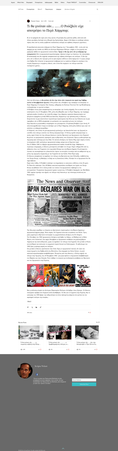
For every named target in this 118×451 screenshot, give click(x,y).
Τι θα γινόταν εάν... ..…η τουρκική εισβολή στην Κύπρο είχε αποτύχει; (30, 343)
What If (40, 9)
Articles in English (70, 9)
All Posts (20, 9)
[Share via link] (40, 307)
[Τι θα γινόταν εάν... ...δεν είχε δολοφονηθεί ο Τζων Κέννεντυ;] (87, 332)
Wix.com (43, 450)
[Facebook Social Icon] (37, 374)
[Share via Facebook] (28, 307)
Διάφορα (58, 9)
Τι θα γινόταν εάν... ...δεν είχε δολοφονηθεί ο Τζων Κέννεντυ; (86, 343)
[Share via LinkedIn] (36, 307)
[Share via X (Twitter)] (32, 307)
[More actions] (90, 21)
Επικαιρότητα (30, 9)
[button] (97, 9)
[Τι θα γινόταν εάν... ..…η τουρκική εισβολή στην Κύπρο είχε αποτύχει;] (30, 332)
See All (98, 322)
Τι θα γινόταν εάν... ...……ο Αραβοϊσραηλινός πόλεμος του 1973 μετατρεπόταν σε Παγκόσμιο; (58, 343)
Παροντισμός (49, 9)
